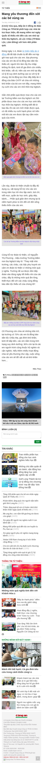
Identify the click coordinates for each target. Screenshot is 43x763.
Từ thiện (28, 375)
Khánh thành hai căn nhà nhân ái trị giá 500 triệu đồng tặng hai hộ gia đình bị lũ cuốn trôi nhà (28, 682)
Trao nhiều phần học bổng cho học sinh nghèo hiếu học (28, 457)
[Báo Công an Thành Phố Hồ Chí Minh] (24, 2)
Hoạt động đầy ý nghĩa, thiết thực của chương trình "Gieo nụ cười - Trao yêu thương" (28, 614)
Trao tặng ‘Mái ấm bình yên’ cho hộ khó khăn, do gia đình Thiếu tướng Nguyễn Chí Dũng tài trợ (28, 627)
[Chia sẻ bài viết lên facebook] (35, 22)
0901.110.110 (23, 757)
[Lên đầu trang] (38, 758)
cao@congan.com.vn (15, 751)
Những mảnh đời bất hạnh (16, 640)
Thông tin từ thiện (12, 561)
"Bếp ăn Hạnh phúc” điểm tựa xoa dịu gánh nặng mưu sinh (28, 602)
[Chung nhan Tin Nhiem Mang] (14, 759)
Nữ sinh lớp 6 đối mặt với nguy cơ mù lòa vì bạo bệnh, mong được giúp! (28, 694)
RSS (39, 8)
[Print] (39, 22)
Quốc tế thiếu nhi (18, 375)
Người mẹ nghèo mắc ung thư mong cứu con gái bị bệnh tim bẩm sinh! (28, 705)
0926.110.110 (13, 757)
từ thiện (26, 51)
